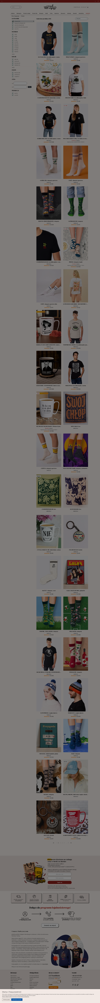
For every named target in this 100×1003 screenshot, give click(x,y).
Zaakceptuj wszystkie (16, 999)
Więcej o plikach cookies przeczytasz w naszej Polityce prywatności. (15, 996)
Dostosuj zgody (6, 999)
